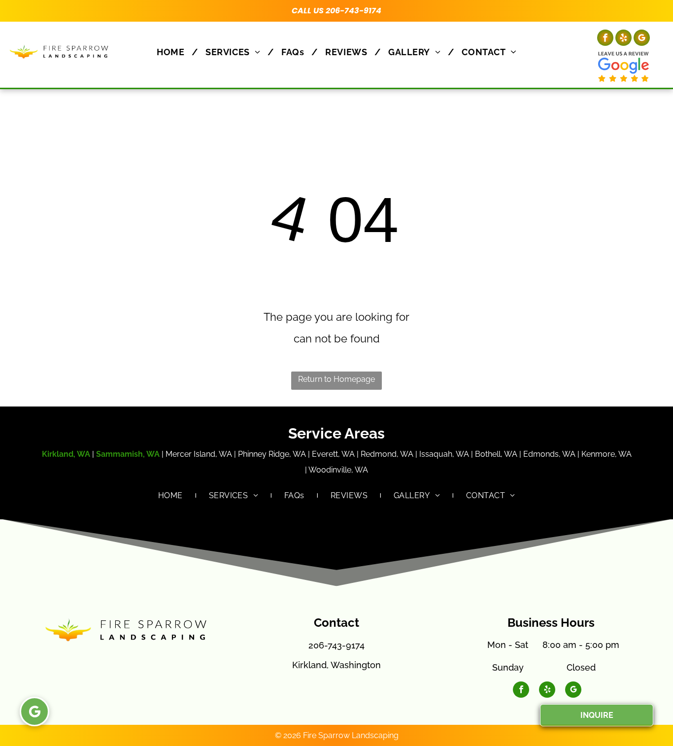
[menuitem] (173, 52)
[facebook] (605, 39)
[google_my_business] (642, 39)
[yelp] (623, 39)
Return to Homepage (336, 379)
